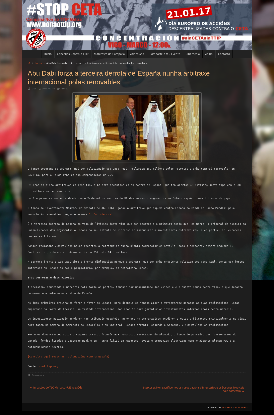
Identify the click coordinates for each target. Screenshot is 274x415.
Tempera (227, 407)
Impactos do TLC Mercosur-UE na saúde (57, 387)
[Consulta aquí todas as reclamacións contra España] (69, 356)
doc (34, 88)
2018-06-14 (48, 88)
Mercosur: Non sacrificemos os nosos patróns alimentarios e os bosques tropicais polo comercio (193, 389)
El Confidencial (101, 214)
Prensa (38, 63)
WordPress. (241, 407)
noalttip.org (48, 366)
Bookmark (38, 375)
